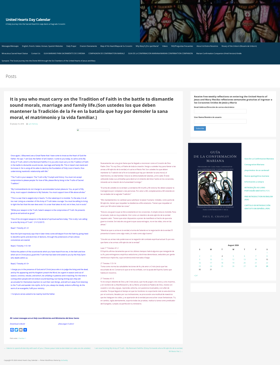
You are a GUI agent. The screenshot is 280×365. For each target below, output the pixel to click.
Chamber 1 (22, 338)
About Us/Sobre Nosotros (207, 46)
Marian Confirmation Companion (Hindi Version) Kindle (219, 53)
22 (267, 263)
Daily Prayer (71, 46)
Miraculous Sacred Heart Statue (15, 53)
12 (233, 259)
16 (200, 263)
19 (233, 263)
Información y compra (254, 182)
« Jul (195, 275)
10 (211, 259)
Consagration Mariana (254, 164)
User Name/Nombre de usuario (207, 117)
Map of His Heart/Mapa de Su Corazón (116, 46)
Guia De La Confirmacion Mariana (259, 159)
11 (222, 259)
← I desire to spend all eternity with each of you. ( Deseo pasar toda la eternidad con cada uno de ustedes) (47, 348)
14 (256, 259)
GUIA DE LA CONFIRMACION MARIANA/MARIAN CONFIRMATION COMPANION (160, 53)
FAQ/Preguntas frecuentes (182, 46)
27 (245, 266)
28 (256, 266)
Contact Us (35, 53)
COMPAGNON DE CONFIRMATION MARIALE (106, 53)
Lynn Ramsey (33, 124)
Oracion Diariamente (88, 46)
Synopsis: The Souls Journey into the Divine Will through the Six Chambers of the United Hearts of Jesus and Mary (48, 61)
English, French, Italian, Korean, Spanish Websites (42, 46)
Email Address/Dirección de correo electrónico (214, 107)
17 (211, 263)
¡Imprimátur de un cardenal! (256, 170)
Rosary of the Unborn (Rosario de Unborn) (239, 46)
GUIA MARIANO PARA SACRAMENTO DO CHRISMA (64, 53)
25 (222, 266)
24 (211, 266)
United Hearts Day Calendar (28, 19)
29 (267, 266)
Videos (165, 46)
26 (233, 266)
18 (222, 263)
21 (256, 263)
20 (245, 263)
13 (245, 259)
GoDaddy (64, 360)
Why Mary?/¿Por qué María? (147, 46)
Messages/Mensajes (10, 46)
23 (200, 266)
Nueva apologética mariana (256, 176)
